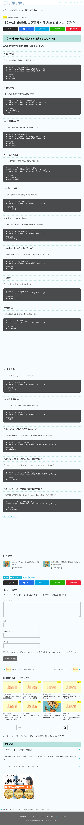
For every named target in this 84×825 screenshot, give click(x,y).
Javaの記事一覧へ (10, 517)
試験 (66, 2)
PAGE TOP (80, 798)
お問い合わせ (24, 816)
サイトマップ (51, 816)
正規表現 (33, 577)
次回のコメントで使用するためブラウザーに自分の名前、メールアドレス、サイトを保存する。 (41, 652)
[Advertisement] (42, 348)
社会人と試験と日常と (13, 3)
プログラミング (16, 577)
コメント (7, 600)
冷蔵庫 (76, 2)
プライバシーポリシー (37, 816)
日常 (71, 2)
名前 (6, 621)
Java (5, 17)
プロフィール (61, 816)
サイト (5, 642)
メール (7, 631)
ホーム (61, 2)
